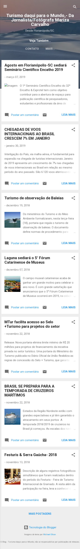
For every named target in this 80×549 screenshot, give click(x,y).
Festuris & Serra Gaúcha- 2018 (30, 455)
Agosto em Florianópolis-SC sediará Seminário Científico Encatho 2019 (35, 67)
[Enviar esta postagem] (44, 116)
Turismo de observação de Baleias (34, 198)
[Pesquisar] (75, 7)
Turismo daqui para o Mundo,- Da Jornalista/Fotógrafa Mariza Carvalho (40, 20)
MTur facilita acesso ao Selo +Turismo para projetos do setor (32, 324)
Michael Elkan (49, 534)
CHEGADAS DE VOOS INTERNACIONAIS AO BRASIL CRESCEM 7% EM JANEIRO (29, 134)
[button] (73, 66)
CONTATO (32, 48)
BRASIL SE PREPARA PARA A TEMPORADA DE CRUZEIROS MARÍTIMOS (29, 390)
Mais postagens (40, 513)
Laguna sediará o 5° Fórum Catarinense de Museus (27, 260)
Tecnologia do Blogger (42, 527)
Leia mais (69, 114)
